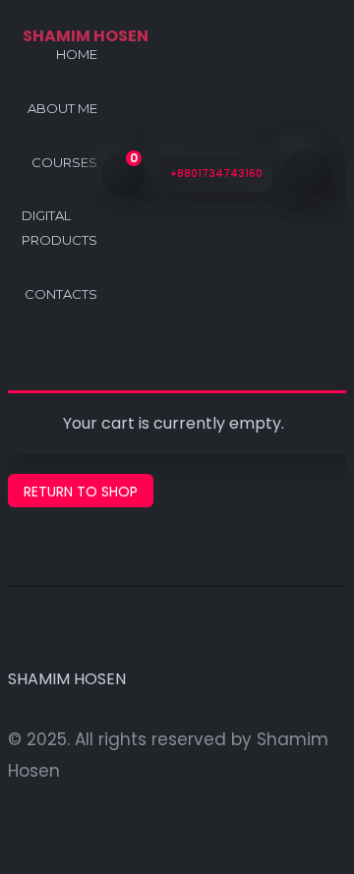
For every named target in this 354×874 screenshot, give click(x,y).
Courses (64, 162)
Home (76, 54)
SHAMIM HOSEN (67, 679)
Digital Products (59, 227)
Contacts (61, 294)
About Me (62, 108)
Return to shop (81, 491)
